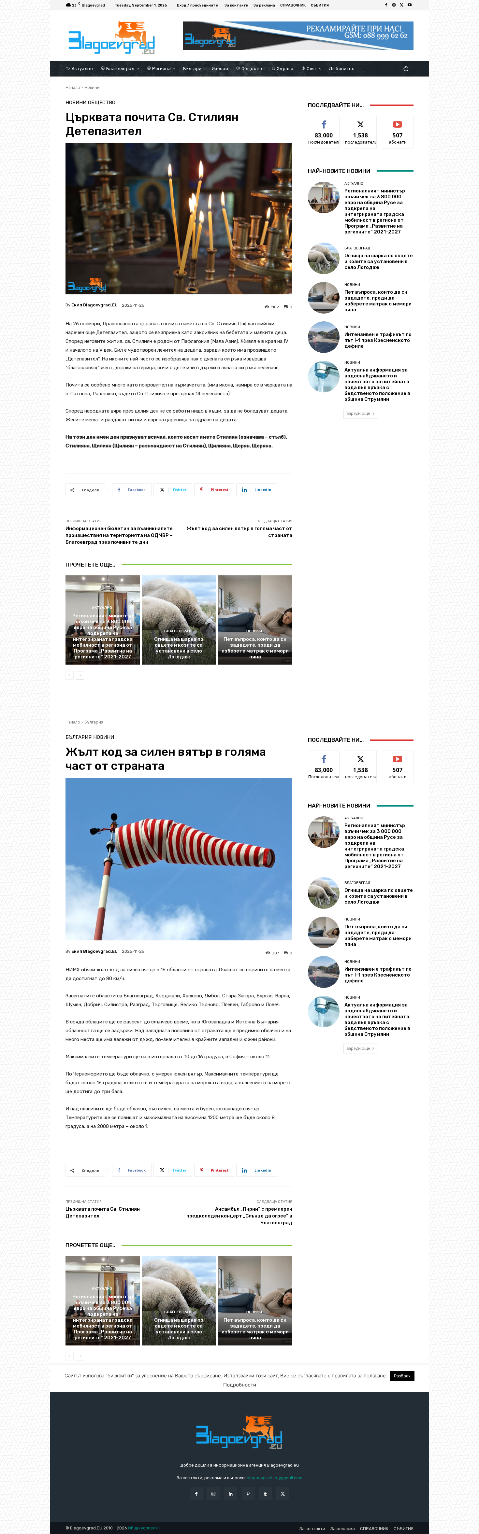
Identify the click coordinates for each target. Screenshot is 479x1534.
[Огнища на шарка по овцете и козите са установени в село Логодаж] (179, 620)
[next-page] (80, 675)
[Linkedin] (231, 1493)
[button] (406, 68)
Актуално (102, 608)
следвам (360, 121)
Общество (101, 102)
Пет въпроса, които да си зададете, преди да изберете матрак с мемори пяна (255, 648)
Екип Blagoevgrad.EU (94, 305)
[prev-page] (69, 675)
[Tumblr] (265, 1493)
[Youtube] (410, 5)
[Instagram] (394, 5)
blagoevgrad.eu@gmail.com (274, 1477)
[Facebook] (386, 5)
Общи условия (143, 1528)
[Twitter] (402, 5)
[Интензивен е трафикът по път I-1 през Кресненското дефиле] (324, 337)
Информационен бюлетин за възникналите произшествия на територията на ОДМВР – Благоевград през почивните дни (119, 535)
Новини (92, 87)
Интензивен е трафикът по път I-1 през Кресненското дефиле (378, 340)
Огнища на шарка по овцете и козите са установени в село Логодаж (178, 648)
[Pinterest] (248, 1493)
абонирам (398, 121)
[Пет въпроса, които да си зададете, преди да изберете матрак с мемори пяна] (255, 620)
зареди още (358, 413)
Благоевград (178, 631)
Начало (72, 87)
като (324, 121)
